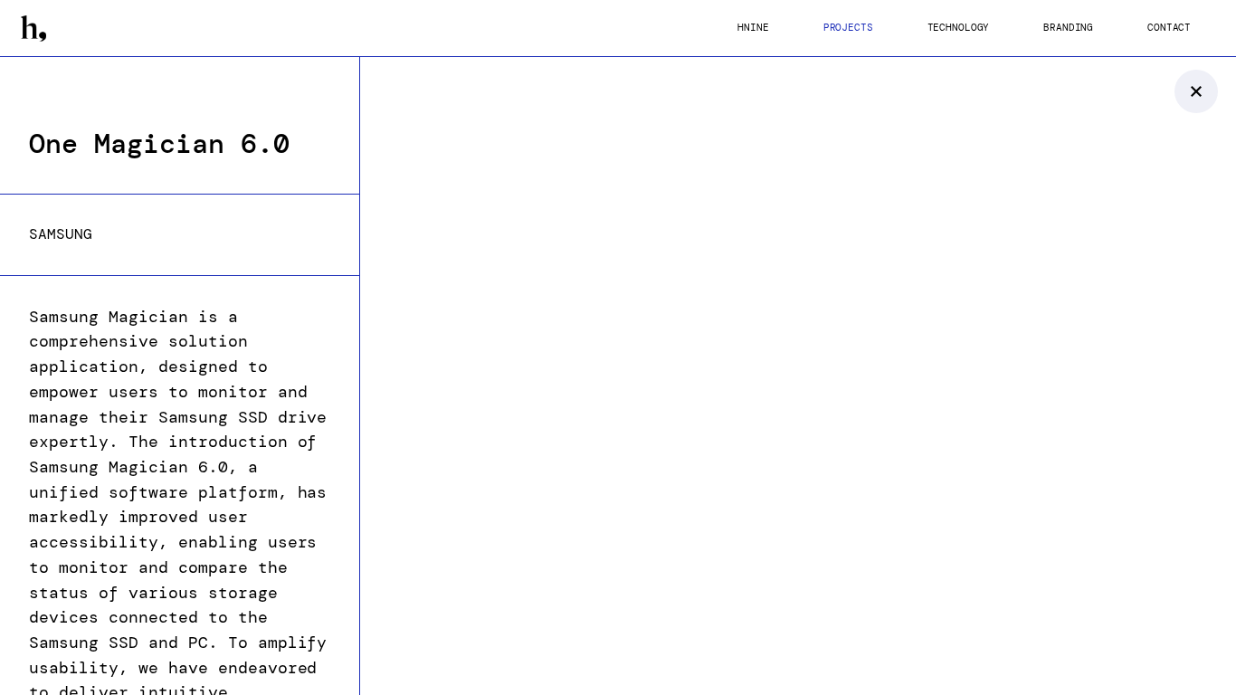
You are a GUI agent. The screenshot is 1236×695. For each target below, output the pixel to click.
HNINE (752, 27)
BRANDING (1068, 27)
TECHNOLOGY (958, 27)
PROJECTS (848, 27)
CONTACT (1169, 27)
